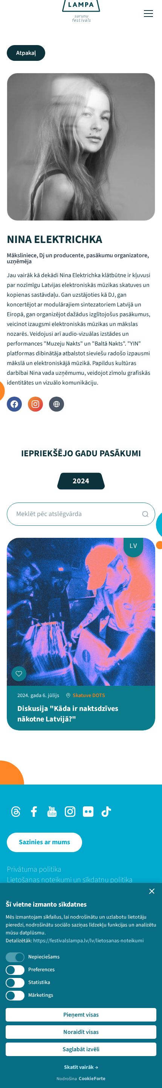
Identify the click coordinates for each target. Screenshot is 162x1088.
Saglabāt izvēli (81, 1049)
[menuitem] (81, 869)
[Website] (56, 404)
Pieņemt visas (81, 1015)
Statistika (39, 982)
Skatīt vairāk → (81, 1067)
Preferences (41, 969)
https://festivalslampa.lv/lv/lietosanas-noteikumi (88, 941)
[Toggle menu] (148, 13)
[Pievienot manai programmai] (18, 673)
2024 (81, 481)
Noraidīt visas (81, 1032)
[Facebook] (14, 404)
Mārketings (40, 995)
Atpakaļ (26, 53)
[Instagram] (35, 404)
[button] (151, 891)
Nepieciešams (44, 957)
